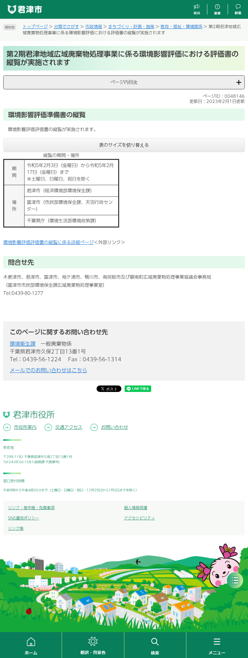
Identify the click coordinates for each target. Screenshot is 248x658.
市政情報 (93, 27)
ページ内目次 (124, 82)
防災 (197, 9)
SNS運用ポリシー (23, 518)
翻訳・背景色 (93, 645)
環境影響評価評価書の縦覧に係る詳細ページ (48, 242)
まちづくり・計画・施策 (131, 27)
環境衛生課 (23, 343)
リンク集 (16, 528)
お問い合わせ (114, 427)
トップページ (35, 27)
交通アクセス (68, 427)
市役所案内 (25, 427)
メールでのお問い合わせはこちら (48, 370)
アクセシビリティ (139, 518)
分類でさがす (66, 27)
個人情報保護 (135, 507)
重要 (217, 9)
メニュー (217, 645)
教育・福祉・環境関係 (181, 27)
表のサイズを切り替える (124, 145)
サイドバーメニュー (235, 580)
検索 (155, 645)
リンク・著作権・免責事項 (31, 507)
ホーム (31, 645)
